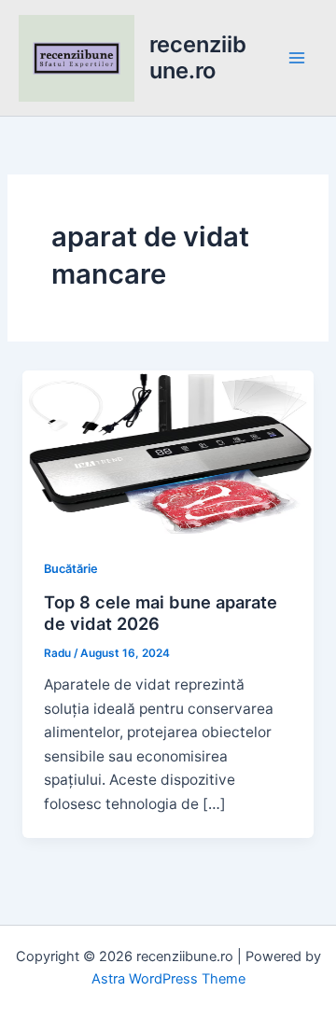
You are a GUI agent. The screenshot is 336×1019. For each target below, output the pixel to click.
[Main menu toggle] (297, 57)
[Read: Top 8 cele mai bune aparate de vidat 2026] (168, 451)
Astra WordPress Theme (168, 978)
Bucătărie (71, 569)
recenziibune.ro (197, 57)
